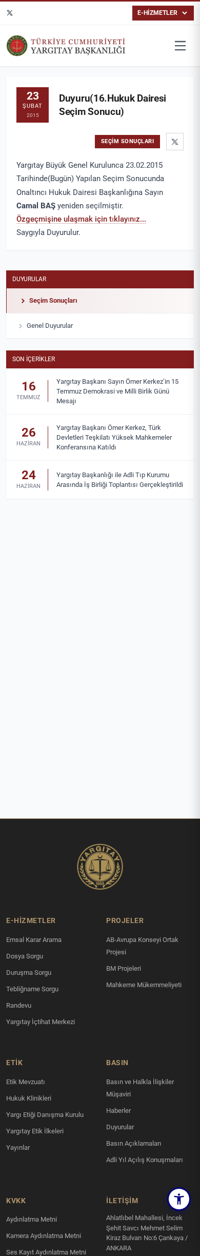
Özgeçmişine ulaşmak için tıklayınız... (81, 219)
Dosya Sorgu (24, 956)
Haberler (118, 1110)
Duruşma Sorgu (28, 972)
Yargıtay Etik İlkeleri (35, 1131)
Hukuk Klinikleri (28, 1098)
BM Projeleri (123, 968)
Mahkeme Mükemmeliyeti (144, 985)
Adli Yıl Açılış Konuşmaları (144, 1160)
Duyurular (29, 279)
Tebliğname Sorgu (32, 989)
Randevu (18, 1005)
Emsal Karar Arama (34, 940)
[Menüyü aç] (180, 46)
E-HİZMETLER (157, 12)
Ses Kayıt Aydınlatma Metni (46, 1252)
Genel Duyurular (50, 325)
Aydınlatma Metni (31, 1219)
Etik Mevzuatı (25, 1082)
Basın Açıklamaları (134, 1143)
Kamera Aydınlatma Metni (43, 1236)
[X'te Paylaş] (175, 141)
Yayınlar (18, 1147)
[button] (179, 1199)
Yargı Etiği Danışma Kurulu (45, 1114)
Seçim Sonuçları (53, 300)
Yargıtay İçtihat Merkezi (40, 1022)
